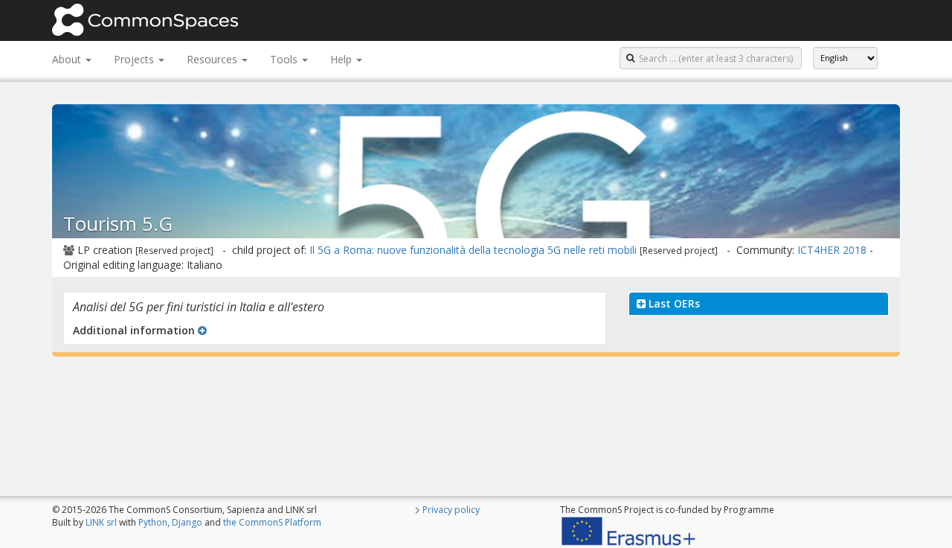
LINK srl (101, 522)
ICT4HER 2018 (831, 250)
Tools (285, 59)
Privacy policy (451, 509)
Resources (213, 59)
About (68, 59)
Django (187, 522)
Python (152, 522)
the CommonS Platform (272, 522)
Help (342, 59)
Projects (135, 59)
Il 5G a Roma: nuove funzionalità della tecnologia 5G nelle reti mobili (473, 250)
